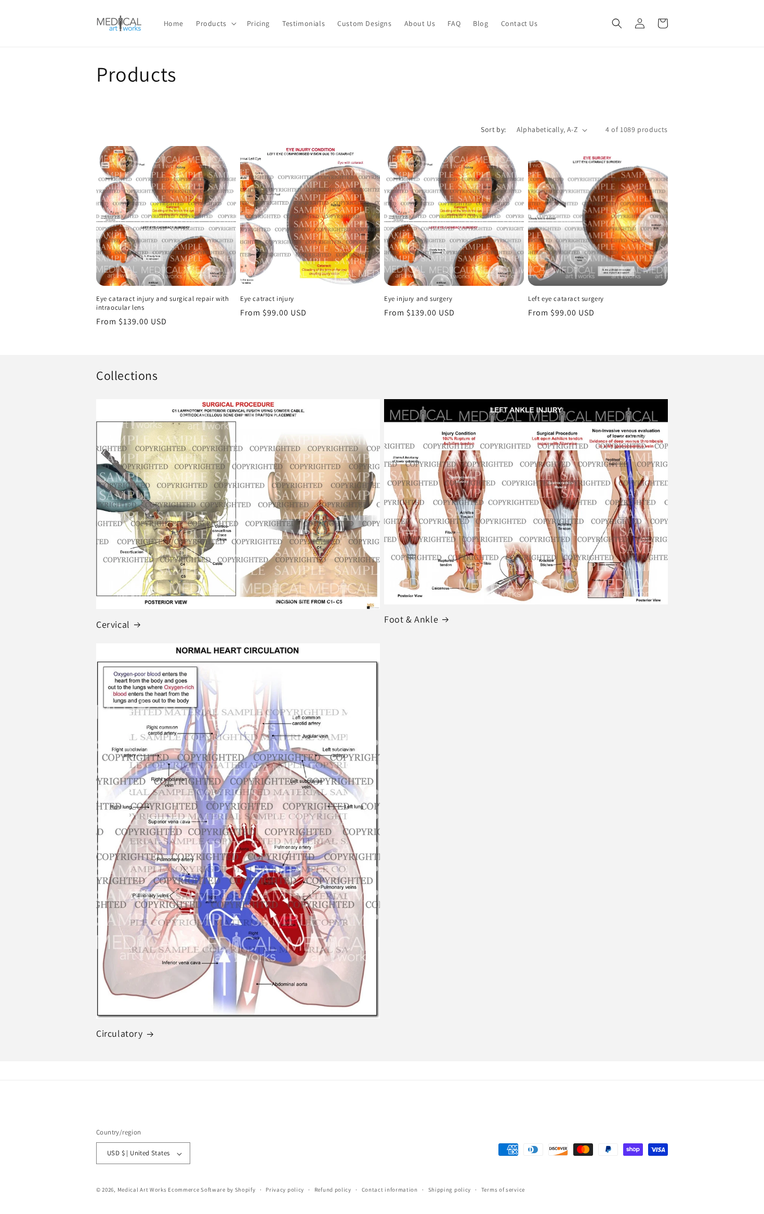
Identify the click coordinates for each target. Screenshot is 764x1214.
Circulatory (119, 1033)
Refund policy (332, 1189)
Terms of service (503, 1189)
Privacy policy (285, 1189)
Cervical (113, 624)
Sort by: (493, 129)
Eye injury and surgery (418, 299)
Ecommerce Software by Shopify (211, 1190)
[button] (215, 23)
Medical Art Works (142, 1190)
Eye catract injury (267, 299)
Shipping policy (449, 1189)
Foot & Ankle (411, 619)
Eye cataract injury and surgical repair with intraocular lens (162, 303)
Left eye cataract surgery (566, 299)
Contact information (390, 1189)
